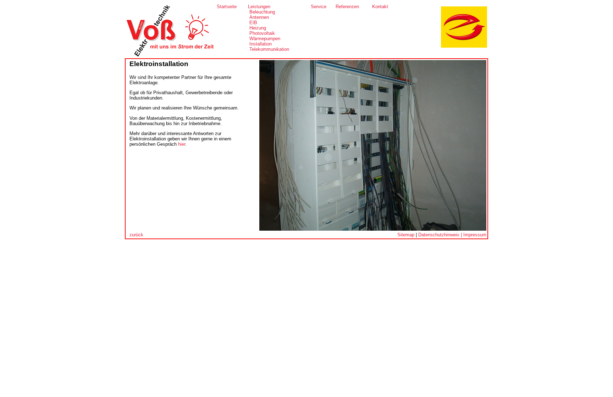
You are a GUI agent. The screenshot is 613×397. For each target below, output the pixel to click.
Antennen (259, 17)
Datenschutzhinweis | (440, 234)
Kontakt (380, 6)
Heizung (257, 28)
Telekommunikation (269, 49)
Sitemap (405, 234)
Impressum (474, 234)
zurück (136, 234)
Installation (260, 44)
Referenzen (347, 6)
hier (181, 144)
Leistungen (259, 6)
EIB (253, 22)
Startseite (227, 6)
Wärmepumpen (264, 38)
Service (318, 6)
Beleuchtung (262, 12)
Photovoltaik (262, 33)
